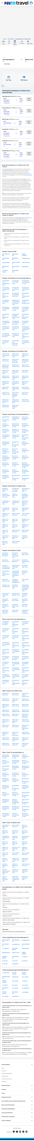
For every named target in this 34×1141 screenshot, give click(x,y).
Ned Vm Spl (5, 119)
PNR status (11, 174)
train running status (27, 174)
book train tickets (9, 169)
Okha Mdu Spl (6, 96)
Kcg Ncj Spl (5, 129)
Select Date (29, 99)
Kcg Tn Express (6, 107)
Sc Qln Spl (5, 140)
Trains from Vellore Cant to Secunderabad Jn (13, 931)
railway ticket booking (20, 217)
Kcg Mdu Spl (5, 150)
